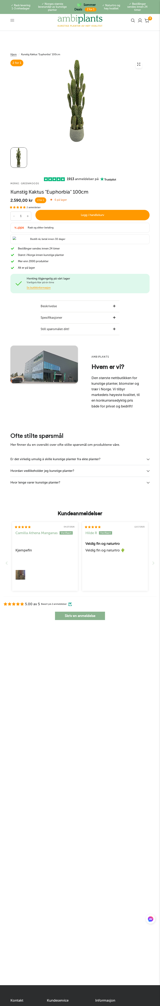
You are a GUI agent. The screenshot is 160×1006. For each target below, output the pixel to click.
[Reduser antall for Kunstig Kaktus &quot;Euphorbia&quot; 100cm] (14, 216)
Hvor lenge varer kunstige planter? (35, 482)
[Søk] (132, 20)
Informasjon (105, 1000)
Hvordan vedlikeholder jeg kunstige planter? (42, 471)
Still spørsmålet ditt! (55, 329)
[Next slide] (153, 563)
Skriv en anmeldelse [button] (80, 616)
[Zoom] (139, 65)
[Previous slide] (6, 563)
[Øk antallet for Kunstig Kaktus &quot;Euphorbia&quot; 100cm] (27, 216)
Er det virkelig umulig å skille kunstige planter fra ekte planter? (55, 459)
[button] (18, 207)
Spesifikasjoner (51, 317)
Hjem (13, 54)
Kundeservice (58, 1000)
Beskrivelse (49, 306)
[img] (22, 527)
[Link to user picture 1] (20, 575)
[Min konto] (140, 20)
